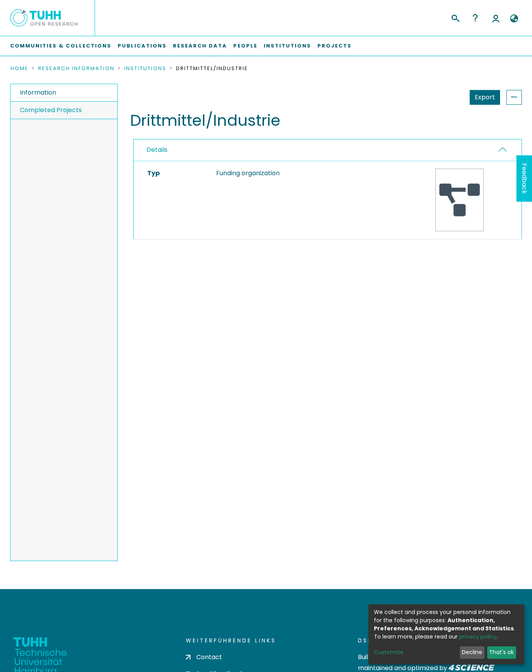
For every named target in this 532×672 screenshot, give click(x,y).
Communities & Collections (60, 45)
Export (485, 97)
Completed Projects (51, 110)
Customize (388, 652)
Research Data (200, 45)
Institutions (287, 45)
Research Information (76, 68)
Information (38, 92)
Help (475, 17)
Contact (209, 657)
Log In (495, 17)
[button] (514, 18)
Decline (472, 652)
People (245, 45)
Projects (334, 45)
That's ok (501, 652)
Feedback (524, 178)
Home (19, 68)
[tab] (327, 150)
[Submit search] (455, 17)
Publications (142, 45)
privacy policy (478, 636)
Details (156, 149)
